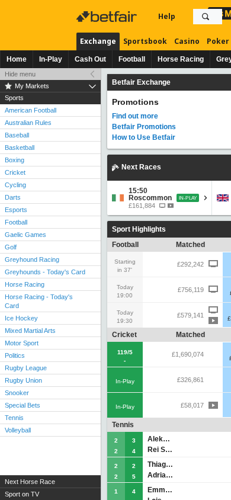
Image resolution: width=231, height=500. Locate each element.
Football (131, 59)
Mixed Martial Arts (30, 330)
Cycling (15, 184)
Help (166, 16)
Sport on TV (22, 494)
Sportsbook (145, 41)
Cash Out (90, 59)
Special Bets (22, 405)
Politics (15, 355)
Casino (187, 41)
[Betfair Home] (107, 16)
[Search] (205, 17)
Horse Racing (181, 59)
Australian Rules (28, 122)
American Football (30, 110)
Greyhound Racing (32, 259)
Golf (11, 247)
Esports (16, 209)
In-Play (50, 59)
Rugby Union (23, 380)
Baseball (17, 135)
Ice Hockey (21, 318)
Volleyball (18, 430)
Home (17, 59)
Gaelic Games (25, 234)
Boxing (14, 160)
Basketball (19, 147)
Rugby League (26, 367)
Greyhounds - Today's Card (45, 271)
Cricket (15, 172)
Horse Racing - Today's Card (39, 301)
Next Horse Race (30, 481)
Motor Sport (21, 343)
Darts (13, 197)
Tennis (14, 417)
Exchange (98, 41)
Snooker (17, 392)
